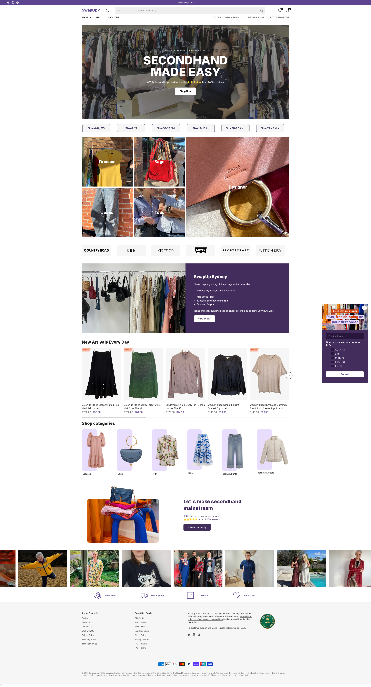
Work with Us (88, 631)
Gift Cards (139, 618)
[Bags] (159, 162)
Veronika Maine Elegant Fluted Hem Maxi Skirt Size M (100, 406)
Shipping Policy (89, 639)
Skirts (190, 473)
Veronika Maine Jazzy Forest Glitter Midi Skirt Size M (142, 406)
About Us (86, 622)
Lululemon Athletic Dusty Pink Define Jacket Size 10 (185, 406)
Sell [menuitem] (98, 17)
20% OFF (216, 17)
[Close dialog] (364, 307)
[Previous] (82, 375)
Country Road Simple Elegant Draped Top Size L (223, 406)
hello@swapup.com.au (236, 628)
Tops (155, 473)
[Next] (289, 375)
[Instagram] (12, 2)
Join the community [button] (197, 527)
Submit (345, 374)
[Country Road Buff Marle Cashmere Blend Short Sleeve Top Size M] (269, 374)
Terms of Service (89, 643)
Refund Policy (88, 635)
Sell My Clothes (142, 639)
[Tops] (159, 212)
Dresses (87, 474)
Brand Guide (140, 622)
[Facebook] (8, 2)
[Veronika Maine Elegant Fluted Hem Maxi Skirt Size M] (101, 374)
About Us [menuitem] (113, 17)
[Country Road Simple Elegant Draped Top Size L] (227, 374)
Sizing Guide (140, 635)
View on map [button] (204, 318)
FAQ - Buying (141, 643)
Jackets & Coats (266, 472)
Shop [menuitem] (85, 17)
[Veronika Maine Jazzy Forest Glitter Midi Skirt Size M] (143, 374)
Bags (120, 474)
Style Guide (140, 626)
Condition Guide (142, 631)
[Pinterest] (17, 2)
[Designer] (237, 187)
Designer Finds (255, 17)
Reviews (85, 618)
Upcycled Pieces (279, 17)
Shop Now (185, 91)
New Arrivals (233, 17)
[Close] (1, 685)
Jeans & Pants (230, 474)
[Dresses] (107, 162)
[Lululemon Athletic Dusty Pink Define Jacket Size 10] (185, 374)
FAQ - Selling (140, 648)
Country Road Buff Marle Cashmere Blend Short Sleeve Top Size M (269, 406)
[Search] (261, 10)
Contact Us (87, 626)
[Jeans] (107, 212)
